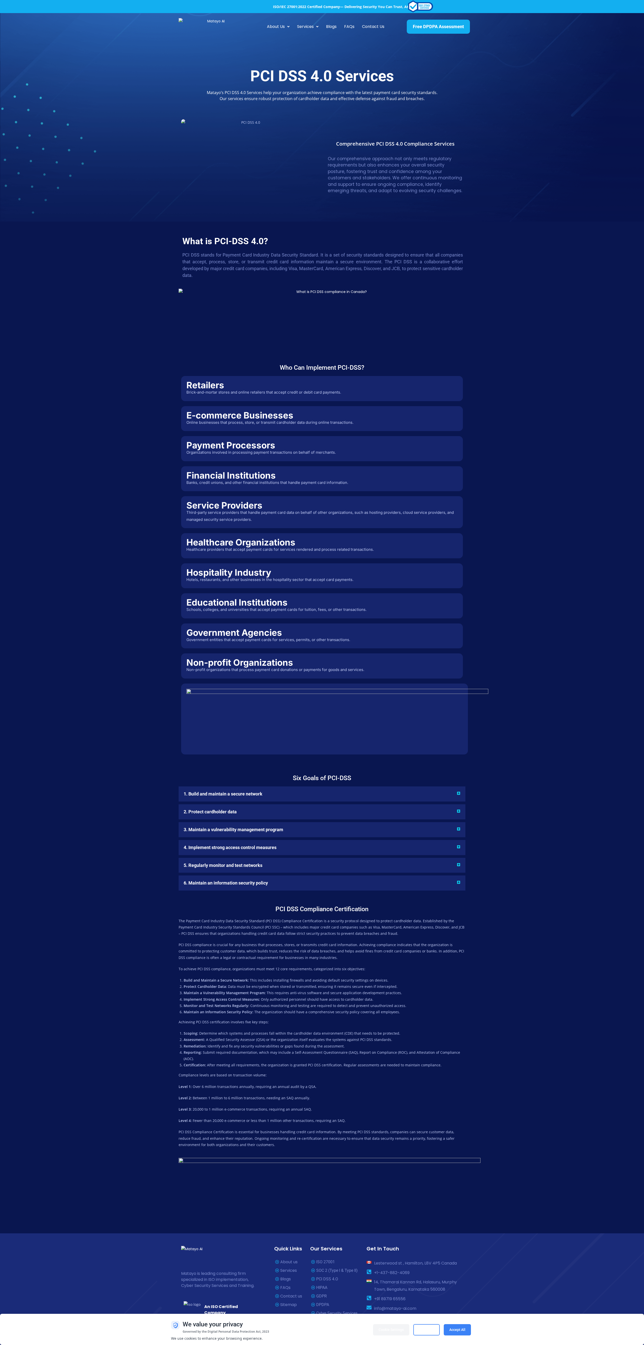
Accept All (457, 1330)
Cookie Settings (391, 1330)
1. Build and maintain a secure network (223, 793)
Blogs (331, 26)
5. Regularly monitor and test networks (223, 865)
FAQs (349, 26)
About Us (276, 26)
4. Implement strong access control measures (230, 847)
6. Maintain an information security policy (226, 883)
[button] (278, 26)
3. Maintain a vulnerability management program (233, 829)
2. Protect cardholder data (210, 811)
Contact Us (373, 26)
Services (305, 26)
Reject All (426, 1330)
